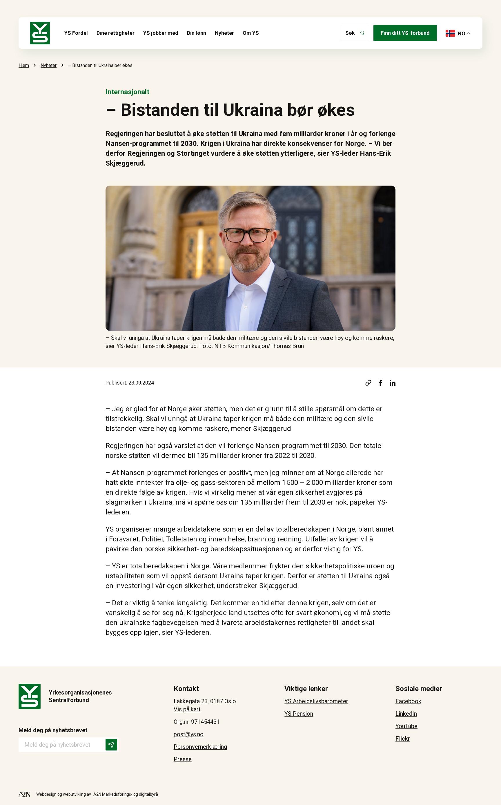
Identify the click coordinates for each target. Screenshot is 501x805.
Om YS (251, 33)
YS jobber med (160, 33)
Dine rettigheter (116, 33)
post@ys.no (189, 734)
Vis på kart (187, 709)
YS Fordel (76, 33)
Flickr (402, 738)
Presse (183, 759)
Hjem (24, 65)
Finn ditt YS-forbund (405, 33)
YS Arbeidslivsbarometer (316, 701)
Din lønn (196, 33)
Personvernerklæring (200, 746)
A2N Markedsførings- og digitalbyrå (125, 794)
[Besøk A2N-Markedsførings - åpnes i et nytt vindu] (24, 794)
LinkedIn (406, 713)
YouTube (406, 726)
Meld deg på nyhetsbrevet (53, 730)
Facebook (408, 701)
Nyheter (224, 33)
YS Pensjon (298, 713)
